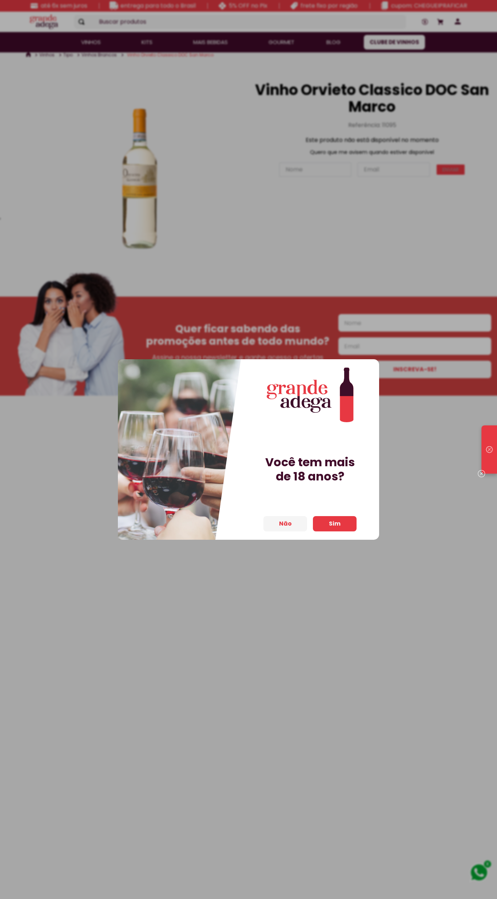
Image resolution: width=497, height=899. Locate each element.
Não (285, 523)
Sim (335, 523)
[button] (489, 449)
